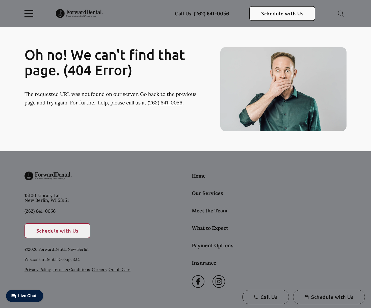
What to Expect (210, 228)
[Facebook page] (198, 281)
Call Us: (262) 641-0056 (202, 13)
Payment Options (212, 245)
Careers (99, 269)
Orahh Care (119, 269)
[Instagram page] (219, 281)
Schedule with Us (282, 13)
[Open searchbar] (341, 13)
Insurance (204, 263)
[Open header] (30, 13)
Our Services (207, 193)
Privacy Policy (37, 269)
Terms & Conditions (71, 269)
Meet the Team (209, 210)
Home (199, 176)
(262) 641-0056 (165, 102)
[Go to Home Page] (79, 13)
